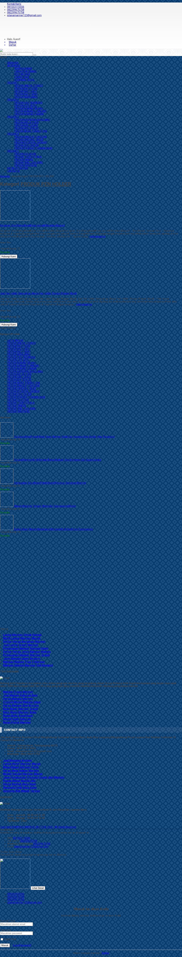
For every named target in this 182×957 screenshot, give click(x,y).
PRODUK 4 (13, 134)
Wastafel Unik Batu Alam (19, 787)
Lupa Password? (22, 945)
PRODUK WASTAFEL (25, 165)
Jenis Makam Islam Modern (21, 658)
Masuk (4, 945)
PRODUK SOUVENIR (25, 153)
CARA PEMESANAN (25, 71)
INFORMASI (13, 65)
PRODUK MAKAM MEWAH (28, 108)
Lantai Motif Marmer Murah (21, 764)
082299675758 (15, 9)
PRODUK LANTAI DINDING (28, 102)
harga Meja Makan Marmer (21, 770)
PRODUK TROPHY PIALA (28, 156)
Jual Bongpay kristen (17, 760)
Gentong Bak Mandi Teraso (21, 791)
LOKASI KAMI (21, 77)
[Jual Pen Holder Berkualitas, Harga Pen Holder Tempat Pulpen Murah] (15, 287)
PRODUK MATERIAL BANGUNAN (32, 119)
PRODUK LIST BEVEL (25, 105)
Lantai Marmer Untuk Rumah (22, 635)
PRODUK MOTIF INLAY (26, 128)
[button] (34, 55)
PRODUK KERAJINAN (26, 97)
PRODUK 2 (13, 99)
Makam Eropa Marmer (18, 692)
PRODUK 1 (13, 82)
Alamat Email (7, 920)
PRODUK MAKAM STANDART (30, 111)
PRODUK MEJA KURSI (26, 122)
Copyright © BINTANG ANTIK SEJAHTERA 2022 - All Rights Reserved (38, 827)
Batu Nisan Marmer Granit (20, 709)
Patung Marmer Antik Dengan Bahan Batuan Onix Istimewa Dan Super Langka (57, 459)
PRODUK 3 (13, 116)
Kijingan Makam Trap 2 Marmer (24, 662)
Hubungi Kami (8, 256)
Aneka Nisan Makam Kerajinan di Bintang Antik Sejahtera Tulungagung (53, 529)
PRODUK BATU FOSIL (26, 88)
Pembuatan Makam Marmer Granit (26, 655)
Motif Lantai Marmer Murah (21, 638)
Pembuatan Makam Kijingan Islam (25, 648)
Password (5, 930)
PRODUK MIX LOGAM (26, 125)
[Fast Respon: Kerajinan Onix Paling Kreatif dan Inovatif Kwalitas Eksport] (0, 222)
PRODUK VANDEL (23, 159)
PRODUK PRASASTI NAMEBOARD (33, 148)
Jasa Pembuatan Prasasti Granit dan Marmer (34, 777)
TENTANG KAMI (23, 68)
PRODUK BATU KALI (25, 91)
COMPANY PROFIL (24, 79)
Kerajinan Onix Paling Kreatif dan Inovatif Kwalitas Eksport (32, 225)
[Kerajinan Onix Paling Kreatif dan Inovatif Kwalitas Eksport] (15, 219)
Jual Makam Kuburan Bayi (20, 695)
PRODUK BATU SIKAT (26, 94)
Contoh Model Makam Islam (22, 702)
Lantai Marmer (15, 340)
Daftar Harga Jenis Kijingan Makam (27, 651)
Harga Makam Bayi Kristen (21, 705)
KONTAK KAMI (22, 74)
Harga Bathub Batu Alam (19, 784)
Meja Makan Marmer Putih (21, 767)
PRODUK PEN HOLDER (26, 145)
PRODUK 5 (13, 151)
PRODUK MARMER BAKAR (29, 114)
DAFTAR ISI (13, 171)
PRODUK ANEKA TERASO (28, 85)
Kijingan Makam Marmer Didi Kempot (28, 665)
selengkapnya (97, 236)
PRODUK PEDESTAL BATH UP (30, 142)
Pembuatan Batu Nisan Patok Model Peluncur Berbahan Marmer (49, 482)
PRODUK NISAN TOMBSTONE (30, 131)
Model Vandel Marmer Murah (22, 774)
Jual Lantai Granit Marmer (20, 645)
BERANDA (12, 62)
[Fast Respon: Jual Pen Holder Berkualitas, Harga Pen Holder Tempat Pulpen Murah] (0, 290)
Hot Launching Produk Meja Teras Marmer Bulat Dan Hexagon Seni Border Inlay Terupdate (63, 436)
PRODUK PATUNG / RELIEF (28, 139)
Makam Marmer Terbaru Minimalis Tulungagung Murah (44, 506)
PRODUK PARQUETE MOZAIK (30, 136)
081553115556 (15, 6)
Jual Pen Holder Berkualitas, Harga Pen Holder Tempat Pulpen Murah (38, 293)
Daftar (105, 953)
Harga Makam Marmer (18, 698)
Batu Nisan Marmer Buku (19, 712)
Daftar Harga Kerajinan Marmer (24, 641)
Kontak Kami (14, 3)
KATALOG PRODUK (17, 168)
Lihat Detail (38, 888)
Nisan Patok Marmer (17, 722)
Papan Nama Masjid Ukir (19, 780)
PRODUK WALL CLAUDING (28, 162)
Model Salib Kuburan (17, 719)
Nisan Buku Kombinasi (18, 715)
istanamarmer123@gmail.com (24, 15)
